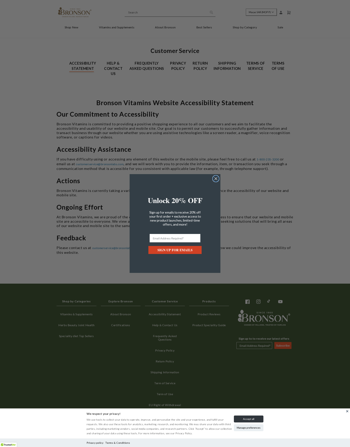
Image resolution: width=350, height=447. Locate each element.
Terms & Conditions (117, 442)
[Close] (347, 411)
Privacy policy (95, 442)
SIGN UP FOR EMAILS (175, 250)
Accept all (248, 418)
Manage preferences (248, 427)
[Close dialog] (216, 179)
